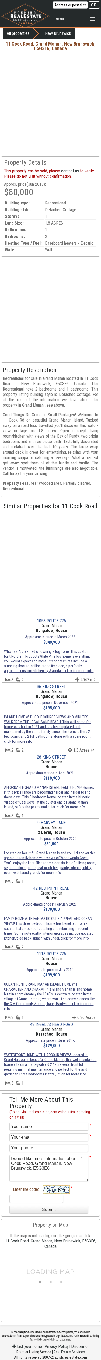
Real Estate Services (69, 1352)
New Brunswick (58, 33)
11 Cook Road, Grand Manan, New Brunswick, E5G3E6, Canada (50, 1243)
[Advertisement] (50, 103)
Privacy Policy (56, 1346)
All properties (18, 33)
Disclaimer (80, 1346)
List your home (29, 1346)
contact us (70, 170)
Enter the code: (26, 1189)
